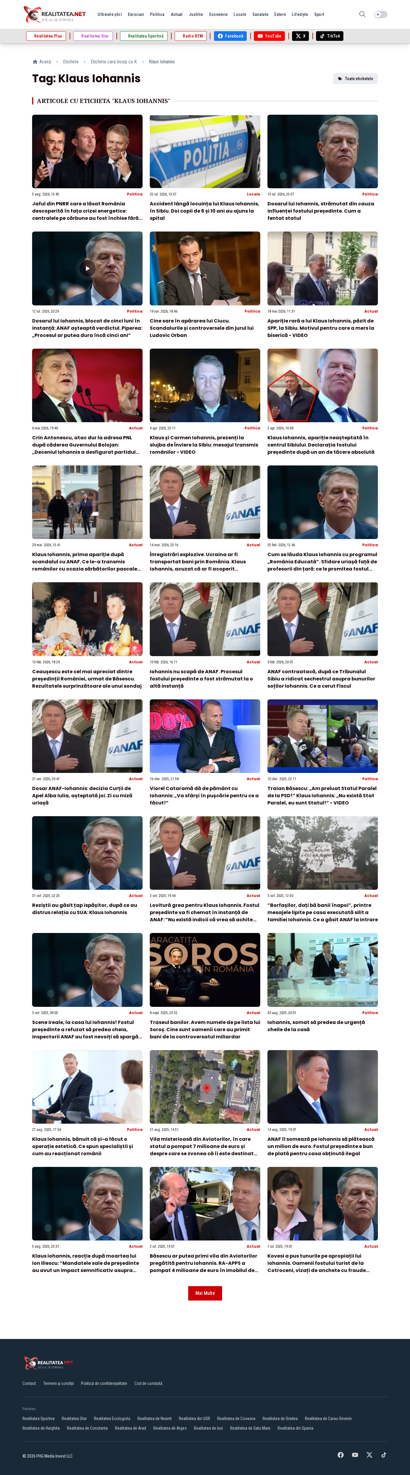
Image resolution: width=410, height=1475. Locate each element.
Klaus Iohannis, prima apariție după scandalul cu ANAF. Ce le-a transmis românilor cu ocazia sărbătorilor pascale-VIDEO (86, 565)
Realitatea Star (74, 1418)
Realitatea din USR (194, 1418)
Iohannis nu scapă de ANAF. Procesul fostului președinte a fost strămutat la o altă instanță (201, 678)
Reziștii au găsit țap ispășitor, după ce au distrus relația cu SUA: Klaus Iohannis (84, 909)
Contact (29, 1383)
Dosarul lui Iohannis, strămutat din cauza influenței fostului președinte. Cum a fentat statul (320, 211)
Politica (135, 194)
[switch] (380, 14)
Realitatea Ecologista (112, 1418)
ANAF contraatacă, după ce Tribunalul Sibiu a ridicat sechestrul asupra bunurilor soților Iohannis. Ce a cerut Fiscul (321, 678)
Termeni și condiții (58, 1383)
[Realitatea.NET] (55, 14)
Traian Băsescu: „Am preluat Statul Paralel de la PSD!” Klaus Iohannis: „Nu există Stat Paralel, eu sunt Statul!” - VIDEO (322, 795)
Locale (253, 194)
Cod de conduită (148, 1383)
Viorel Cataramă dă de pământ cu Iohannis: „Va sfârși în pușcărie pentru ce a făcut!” (204, 795)
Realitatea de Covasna (236, 1418)
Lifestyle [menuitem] (300, 14)
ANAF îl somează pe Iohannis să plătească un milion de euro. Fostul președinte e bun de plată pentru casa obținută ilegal (321, 1146)
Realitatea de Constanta (87, 1428)
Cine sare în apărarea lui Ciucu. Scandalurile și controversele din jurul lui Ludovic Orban (202, 328)
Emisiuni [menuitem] (136, 14)
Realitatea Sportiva (39, 1418)
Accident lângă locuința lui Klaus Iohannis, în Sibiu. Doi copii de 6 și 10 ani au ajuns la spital (204, 211)
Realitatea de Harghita (41, 1428)
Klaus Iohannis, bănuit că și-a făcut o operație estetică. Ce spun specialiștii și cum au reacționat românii (82, 1146)
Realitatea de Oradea (280, 1418)
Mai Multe (205, 1293)
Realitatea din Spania (295, 1428)
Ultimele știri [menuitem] (110, 14)
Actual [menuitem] (177, 14)
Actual (371, 311)
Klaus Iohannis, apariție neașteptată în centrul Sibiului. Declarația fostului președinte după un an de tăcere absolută (321, 445)
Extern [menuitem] (280, 14)
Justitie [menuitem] (196, 14)
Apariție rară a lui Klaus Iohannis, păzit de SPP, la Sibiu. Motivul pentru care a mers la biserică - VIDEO (320, 328)
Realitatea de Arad (130, 1428)
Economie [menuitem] (218, 14)
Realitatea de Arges (170, 1428)
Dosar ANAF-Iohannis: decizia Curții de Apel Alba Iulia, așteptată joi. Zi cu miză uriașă (82, 795)
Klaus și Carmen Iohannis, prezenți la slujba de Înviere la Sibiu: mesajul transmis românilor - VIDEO (204, 445)
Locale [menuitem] (240, 14)
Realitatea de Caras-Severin (328, 1418)
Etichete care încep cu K (114, 62)
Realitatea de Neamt (154, 1418)
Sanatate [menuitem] (260, 14)
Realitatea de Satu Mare (250, 1428)
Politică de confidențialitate (104, 1383)
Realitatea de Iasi (208, 1428)
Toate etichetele (359, 78)
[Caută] (362, 14)
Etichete (71, 62)
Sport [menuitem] (319, 14)
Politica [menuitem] (157, 14)
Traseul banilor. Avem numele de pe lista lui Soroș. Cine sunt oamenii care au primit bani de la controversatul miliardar (205, 1029)
